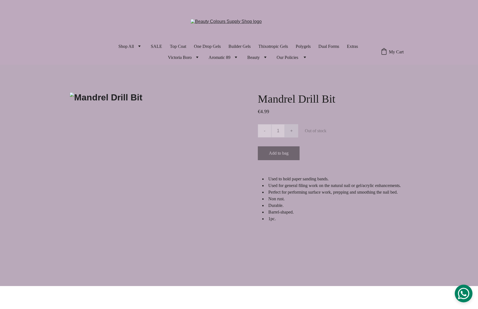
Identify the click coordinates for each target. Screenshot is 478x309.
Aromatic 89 (219, 57)
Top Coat (178, 46)
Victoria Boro (180, 57)
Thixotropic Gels (273, 46)
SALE (156, 46)
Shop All (126, 46)
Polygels (303, 46)
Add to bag (279, 153)
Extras (352, 46)
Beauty (253, 57)
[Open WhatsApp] (463, 293)
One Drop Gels (207, 46)
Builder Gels (239, 46)
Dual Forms (328, 46)
